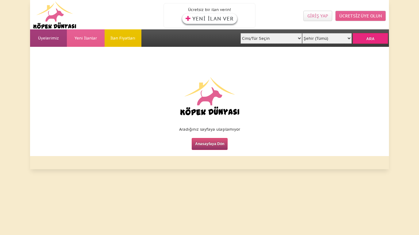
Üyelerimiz (48, 38)
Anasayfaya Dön (209, 144)
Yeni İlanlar (86, 38)
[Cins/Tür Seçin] (271, 36)
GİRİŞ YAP (317, 16)
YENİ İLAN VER (213, 18)
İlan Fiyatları (122, 38)
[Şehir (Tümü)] (327, 36)
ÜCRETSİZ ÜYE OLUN (360, 16)
